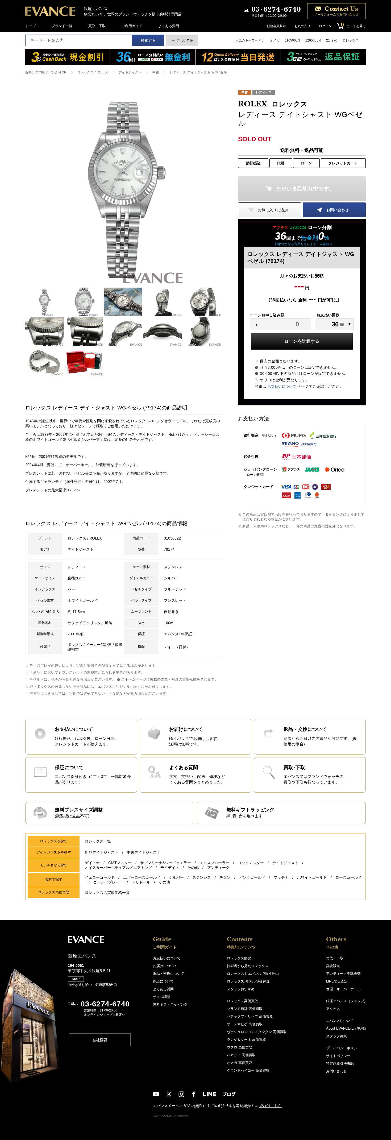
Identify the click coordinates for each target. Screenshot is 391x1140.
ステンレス (201, 877)
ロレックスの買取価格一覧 (107, 892)
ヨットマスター (251, 863)
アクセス (333, 1008)
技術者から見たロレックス (247, 966)
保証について (163, 981)
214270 (331, 40)
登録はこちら (270, 1106)
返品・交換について (168, 973)
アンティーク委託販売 (343, 973)
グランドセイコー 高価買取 (248, 1070)
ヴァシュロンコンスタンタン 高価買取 (257, 1032)
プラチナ (281, 877)
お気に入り (302, 26)
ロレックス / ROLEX (92, 72)
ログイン (325, 26)
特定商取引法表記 (340, 1063)
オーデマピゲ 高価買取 (245, 1024)
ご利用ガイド (132, 26)
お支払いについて (282, 386)
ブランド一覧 (62, 26)
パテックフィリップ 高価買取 (250, 1016)
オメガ (275, 40)
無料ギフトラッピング (170, 1004)
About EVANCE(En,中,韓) (346, 1028)
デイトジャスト (130, 72)
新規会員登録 (276, 26)
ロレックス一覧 (98, 841)
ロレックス (351, 40)
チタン (225, 877)
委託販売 (333, 966)
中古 (155, 72)
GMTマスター (120, 863)
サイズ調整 (161, 996)
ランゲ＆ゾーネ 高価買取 (246, 1039)
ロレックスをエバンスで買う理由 (253, 973)
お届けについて (165, 966)
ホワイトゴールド (312, 877)
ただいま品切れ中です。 (305, 189)
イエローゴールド (100, 877)
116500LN (292, 40)
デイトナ (92, 863)
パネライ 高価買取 (241, 1055)
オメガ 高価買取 (239, 1062)
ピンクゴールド (252, 877)
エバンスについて (340, 1020)
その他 (193, 867)
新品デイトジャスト (101, 852)
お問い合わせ (337, 210)
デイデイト (169, 867)
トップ (30, 26)
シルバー (176, 877)
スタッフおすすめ (241, 989)
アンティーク (218, 867)
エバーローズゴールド (141, 877)
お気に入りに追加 (273, 210)
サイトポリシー (338, 1056)
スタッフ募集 (336, 1036)
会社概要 (99, 1040)
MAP (76, 979)
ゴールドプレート (108, 882)
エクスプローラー (214, 863)
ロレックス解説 (239, 958)
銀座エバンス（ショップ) (345, 1001)
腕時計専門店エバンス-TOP (45, 72)
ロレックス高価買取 (242, 1001)
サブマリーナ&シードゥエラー (165, 863)
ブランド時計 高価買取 (245, 1008)
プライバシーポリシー (343, 1048)
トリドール (141, 882)
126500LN (313, 40)
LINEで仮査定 (337, 981)
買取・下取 (97, 26)
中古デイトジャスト (143, 852)
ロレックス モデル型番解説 (248, 981)
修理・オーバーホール (343, 989)
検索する (148, 40)
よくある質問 (168, 26)
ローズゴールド (348, 877)
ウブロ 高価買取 (239, 1047)
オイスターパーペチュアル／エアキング (118, 867)
